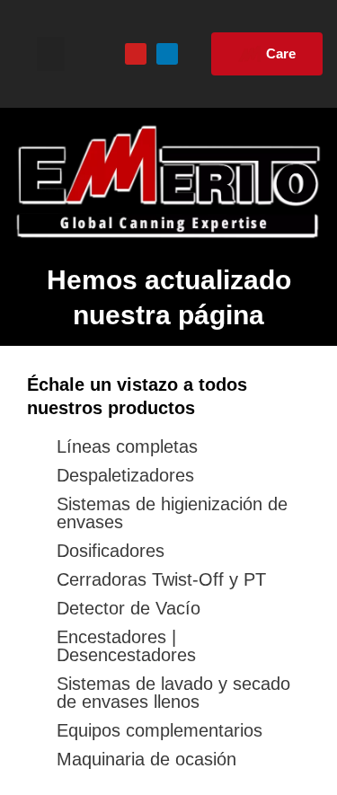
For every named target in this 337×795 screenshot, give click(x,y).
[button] (51, 54)
